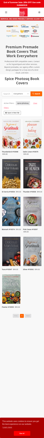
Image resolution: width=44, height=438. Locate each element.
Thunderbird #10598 (10, 152)
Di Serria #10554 (8, 192)
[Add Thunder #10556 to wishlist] (38, 181)
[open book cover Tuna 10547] (11, 252)
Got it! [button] (22, 433)
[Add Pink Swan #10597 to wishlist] (38, 221)
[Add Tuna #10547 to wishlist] (17, 259)
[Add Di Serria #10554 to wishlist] (17, 181)
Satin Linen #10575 (30, 152)
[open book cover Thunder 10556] (32, 174)
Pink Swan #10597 (30, 229)
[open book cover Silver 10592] (32, 252)
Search (37, 94)
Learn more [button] (7, 427)
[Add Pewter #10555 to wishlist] (17, 297)
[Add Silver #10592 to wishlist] (38, 259)
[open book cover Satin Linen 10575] (32, 134)
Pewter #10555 (8, 307)
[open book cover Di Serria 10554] (11, 174)
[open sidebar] (6, 12)
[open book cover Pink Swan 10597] (32, 212)
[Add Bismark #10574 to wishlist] (17, 221)
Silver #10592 (28, 269)
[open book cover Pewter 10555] (11, 289)
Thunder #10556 (29, 192)
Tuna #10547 (7, 269)
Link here (24, 73)
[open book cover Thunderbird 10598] (11, 134)
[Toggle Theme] (39, 12)
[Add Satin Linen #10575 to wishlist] (38, 144)
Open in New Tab (13, 113)
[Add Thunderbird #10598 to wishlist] (17, 144)
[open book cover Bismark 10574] (11, 212)
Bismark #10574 (8, 229)
